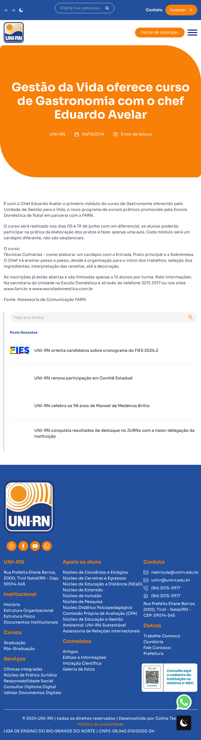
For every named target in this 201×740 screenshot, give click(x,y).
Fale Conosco (157, 647)
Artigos (70, 651)
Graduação (14, 642)
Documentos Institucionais (31, 622)
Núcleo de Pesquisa (82, 601)
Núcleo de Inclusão (82, 595)
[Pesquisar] (107, 8)
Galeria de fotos (79, 669)
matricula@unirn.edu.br (174, 572)
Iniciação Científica (82, 663)
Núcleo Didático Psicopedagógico (97, 607)
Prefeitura (153, 653)
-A (5, 10)
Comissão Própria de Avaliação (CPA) (100, 613)
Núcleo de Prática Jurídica (30, 675)
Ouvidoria (153, 641)
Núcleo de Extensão (83, 589)
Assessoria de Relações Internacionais (101, 631)
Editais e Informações (84, 657)
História (12, 604)
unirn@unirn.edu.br (170, 580)
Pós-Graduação (19, 648)
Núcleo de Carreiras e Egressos (94, 578)
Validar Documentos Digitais (32, 692)
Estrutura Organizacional (28, 610)
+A (13, 10)
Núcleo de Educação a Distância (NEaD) (102, 584)
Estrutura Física (19, 616)
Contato (154, 9)
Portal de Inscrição (160, 32)
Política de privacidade (100, 724)
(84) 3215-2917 (165, 588)
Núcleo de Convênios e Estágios (95, 572)
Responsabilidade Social (28, 680)
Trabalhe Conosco (161, 635)
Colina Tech (167, 718)
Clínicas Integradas (23, 669)
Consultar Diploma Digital (30, 686)
